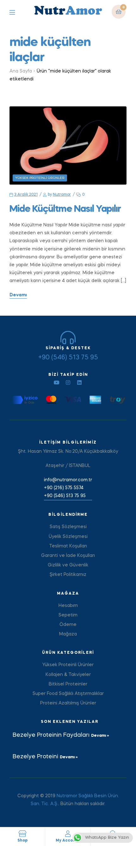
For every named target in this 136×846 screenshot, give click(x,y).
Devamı (18, 295)
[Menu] (16, 12)
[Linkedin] (79, 382)
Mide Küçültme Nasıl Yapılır (65, 209)
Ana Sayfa (20, 71)
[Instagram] (68, 382)
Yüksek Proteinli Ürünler (40, 178)
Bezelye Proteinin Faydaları (52, 735)
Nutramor (62, 195)
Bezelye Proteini (36, 757)
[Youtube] (56, 382)
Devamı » (100, 736)
